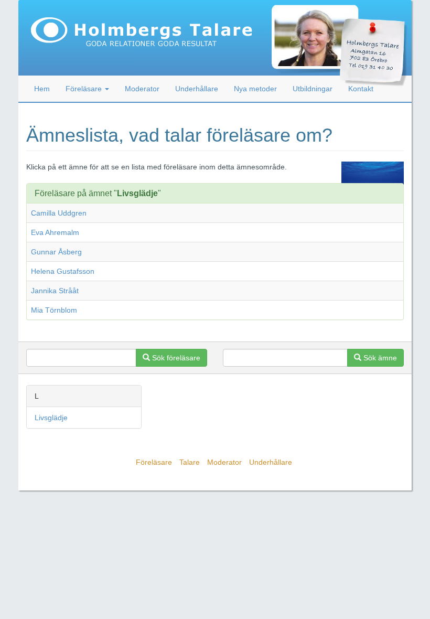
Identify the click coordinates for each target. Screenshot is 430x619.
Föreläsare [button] (85, 88)
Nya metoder (255, 88)
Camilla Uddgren (59, 213)
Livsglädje (51, 417)
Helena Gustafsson (62, 271)
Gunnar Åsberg (56, 252)
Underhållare (196, 88)
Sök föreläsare (175, 358)
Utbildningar (312, 88)
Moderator (142, 88)
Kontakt (360, 88)
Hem (42, 88)
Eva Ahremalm (55, 232)
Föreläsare (154, 462)
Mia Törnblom (54, 310)
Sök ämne (379, 358)
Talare (189, 462)
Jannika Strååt (55, 290)
